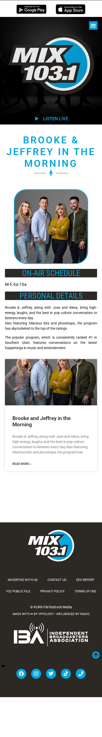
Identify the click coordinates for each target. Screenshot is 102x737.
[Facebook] (21, 674)
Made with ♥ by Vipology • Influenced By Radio (51, 614)
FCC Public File (18, 591)
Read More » (21, 464)
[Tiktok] (66, 674)
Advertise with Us (23, 580)
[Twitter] (51, 674)
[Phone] (81, 674)
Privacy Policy (52, 591)
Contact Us (57, 580)
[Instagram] (36, 674)
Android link (31, 9)
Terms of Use (85, 591)
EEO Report (85, 580)
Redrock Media (60, 607)
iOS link (70, 9)
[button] (93, 25)
